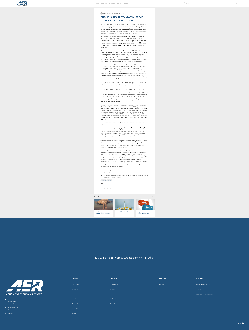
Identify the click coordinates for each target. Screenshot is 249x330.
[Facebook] (238, 323)
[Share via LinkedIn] (107, 188)
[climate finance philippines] (103, 204)
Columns (109, 180)
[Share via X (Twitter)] (104, 188)
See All (153, 196)
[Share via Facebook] (101, 188)
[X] (241, 323)
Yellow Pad (103, 180)
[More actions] (147, 13)
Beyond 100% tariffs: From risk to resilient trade (145, 212)
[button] (112, 4)
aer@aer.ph (10, 313)
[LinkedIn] (243, 323)
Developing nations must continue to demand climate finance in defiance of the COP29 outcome (103, 212)
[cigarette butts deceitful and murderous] (124, 204)
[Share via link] (110, 188)
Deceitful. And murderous (124, 212)
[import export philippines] (145, 204)
